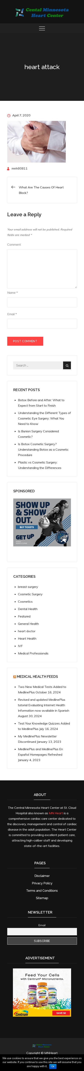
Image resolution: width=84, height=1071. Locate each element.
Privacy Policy (42, 883)
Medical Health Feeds (37, 676)
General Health (28, 624)
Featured (24, 616)
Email (12, 314)
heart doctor (26, 631)
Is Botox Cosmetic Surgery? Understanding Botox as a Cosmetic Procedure (43, 449)
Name (12, 293)
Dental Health (28, 609)
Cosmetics (25, 601)
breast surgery (28, 587)
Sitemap (42, 898)
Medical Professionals (33, 653)
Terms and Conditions (42, 890)
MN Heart (56, 813)
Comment (14, 244)
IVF (20, 646)
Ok (52, 1066)
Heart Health (27, 638)
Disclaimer (42, 876)
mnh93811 (20, 168)
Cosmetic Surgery (30, 594)
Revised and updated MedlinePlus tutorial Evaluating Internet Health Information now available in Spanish (43, 705)
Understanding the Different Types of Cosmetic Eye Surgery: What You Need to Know (44, 418)
